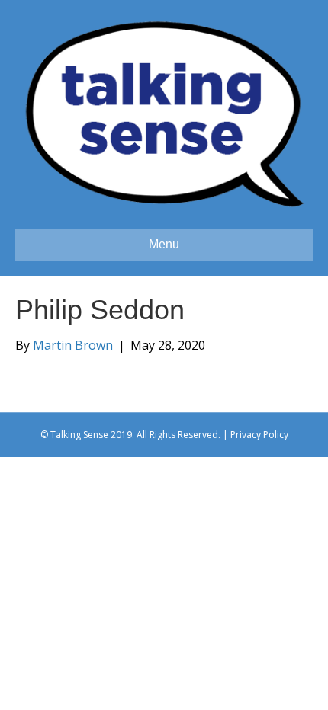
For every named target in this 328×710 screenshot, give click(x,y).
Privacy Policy (259, 434)
